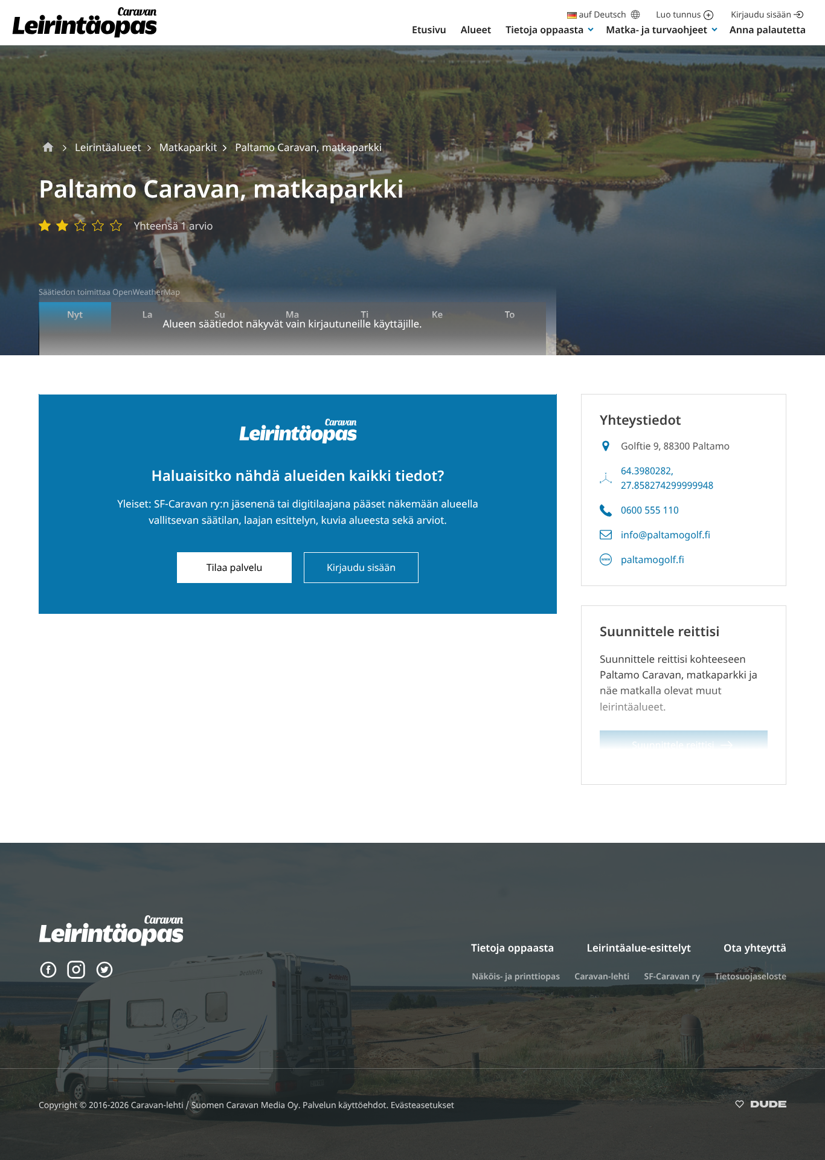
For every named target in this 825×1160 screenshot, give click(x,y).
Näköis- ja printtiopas (516, 976)
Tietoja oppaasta (544, 29)
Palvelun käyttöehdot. (347, 1105)
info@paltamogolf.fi (665, 534)
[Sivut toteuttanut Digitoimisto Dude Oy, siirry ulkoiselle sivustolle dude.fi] (760, 1106)
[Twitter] (104, 975)
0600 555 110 (650, 510)
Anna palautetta (768, 29)
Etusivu (429, 29)
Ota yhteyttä (755, 948)
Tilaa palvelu (235, 567)
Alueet (476, 29)
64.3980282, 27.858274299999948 (667, 478)
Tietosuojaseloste (750, 976)
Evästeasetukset (422, 1105)
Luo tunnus (678, 15)
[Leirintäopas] (84, 37)
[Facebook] (48, 975)
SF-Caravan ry (672, 976)
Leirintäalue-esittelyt (639, 948)
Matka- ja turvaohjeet (656, 29)
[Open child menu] (591, 29)
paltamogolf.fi (652, 559)
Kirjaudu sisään (761, 15)
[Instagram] (76, 975)
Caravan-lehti (601, 976)
